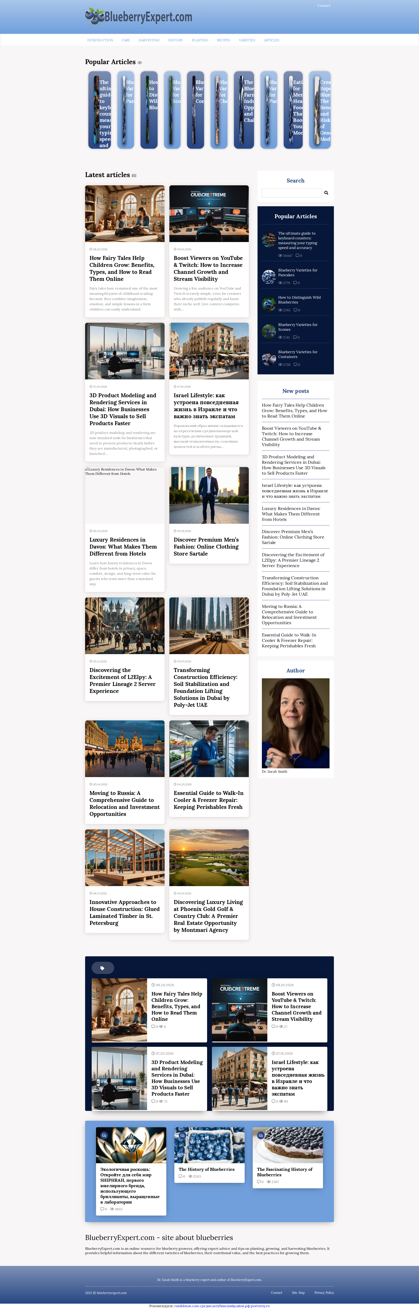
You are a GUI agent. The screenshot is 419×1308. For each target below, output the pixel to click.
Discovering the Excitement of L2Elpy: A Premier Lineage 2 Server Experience (293, 560)
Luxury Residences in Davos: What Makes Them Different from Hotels (291, 514)
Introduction (100, 40)
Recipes (223, 40)
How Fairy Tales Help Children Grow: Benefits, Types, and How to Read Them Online (294, 410)
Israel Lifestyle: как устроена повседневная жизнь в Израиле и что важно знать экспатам (295, 491)
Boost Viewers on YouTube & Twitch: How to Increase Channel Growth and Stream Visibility (291, 436)
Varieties (247, 40)
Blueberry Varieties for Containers (298, 354)
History (175, 40)
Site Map (298, 1293)
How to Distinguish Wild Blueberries (299, 300)
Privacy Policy (324, 1293)
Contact (324, 5)
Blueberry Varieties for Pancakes (298, 272)
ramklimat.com (186, 1306)
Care (126, 40)
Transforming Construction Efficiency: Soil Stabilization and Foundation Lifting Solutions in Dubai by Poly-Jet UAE (295, 586)
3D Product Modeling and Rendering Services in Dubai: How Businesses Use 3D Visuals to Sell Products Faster (293, 465)
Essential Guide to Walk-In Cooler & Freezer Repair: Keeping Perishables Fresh (289, 640)
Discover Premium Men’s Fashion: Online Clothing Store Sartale (293, 537)
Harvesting (149, 40)
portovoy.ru (260, 1306)
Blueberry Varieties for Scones (298, 327)
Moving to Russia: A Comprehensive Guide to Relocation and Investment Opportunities (289, 614)
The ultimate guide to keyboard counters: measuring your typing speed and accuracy (297, 240)
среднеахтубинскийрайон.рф (225, 1306)
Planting (200, 40)
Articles (272, 40)
